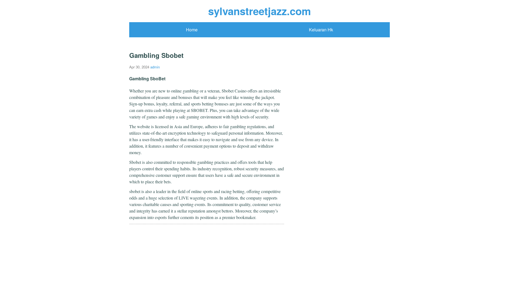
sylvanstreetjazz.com (259, 11)
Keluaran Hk (321, 29)
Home (192, 29)
